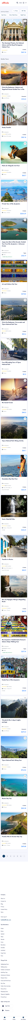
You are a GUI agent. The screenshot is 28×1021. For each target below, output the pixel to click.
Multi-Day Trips (4, 972)
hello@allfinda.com (6, 920)
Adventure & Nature (5, 975)
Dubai (2, 928)
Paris (2, 956)
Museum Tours (4, 978)
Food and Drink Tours (6, 980)
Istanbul (2, 934)
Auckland (3, 950)
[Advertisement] (14, 876)
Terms (2, 912)
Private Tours (3, 997)
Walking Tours (4, 967)
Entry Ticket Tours (13, 15)
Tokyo (2, 936)
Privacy (2, 906)
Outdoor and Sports (5, 969)
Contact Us (3, 901)
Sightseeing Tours (5, 964)
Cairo (2, 942)
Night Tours (23, 15)
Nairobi (2, 939)
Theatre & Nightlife (5, 994)
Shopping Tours (4, 991)
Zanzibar (3, 947)
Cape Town (3, 953)
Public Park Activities (5, 986)
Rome (2, 931)
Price (16, 11)
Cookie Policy (4, 909)
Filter (24, 11)
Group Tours (3, 989)
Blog (2, 904)
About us (3, 898)
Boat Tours (4, 15)
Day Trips (3, 983)
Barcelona (3, 945)
